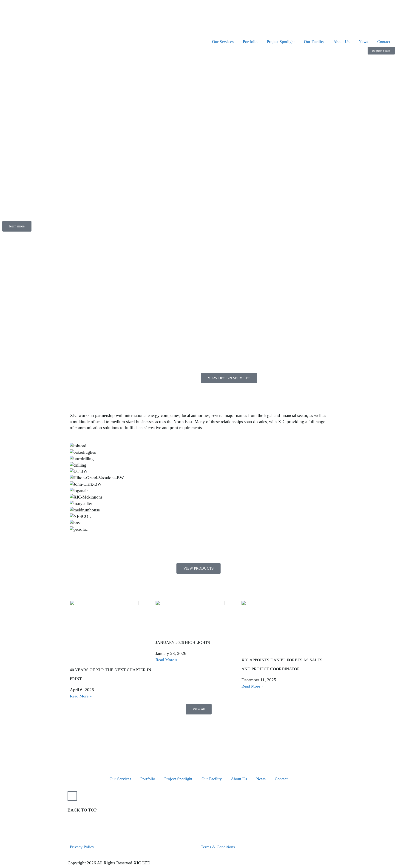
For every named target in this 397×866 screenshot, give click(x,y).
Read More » (81, 696)
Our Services (223, 41)
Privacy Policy (82, 847)
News (363, 41)
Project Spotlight (281, 41)
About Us (341, 41)
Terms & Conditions (218, 847)
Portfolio (250, 41)
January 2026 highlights (183, 642)
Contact (383, 41)
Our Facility (314, 41)
